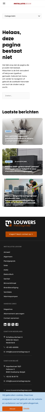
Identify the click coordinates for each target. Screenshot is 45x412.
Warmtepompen (11, 296)
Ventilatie (8, 292)
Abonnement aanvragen (14, 314)
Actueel (7, 252)
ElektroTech (9, 274)
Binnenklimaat (10, 283)
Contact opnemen (11, 318)
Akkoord (12, 409)
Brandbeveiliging (11, 288)
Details (26, 408)
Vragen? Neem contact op (20, 234)
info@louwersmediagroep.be (18, 381)
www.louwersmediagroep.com (19, 390)
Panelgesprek (9, 261)
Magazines (8, 309)
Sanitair (7, 279)
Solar (6, 265)
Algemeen (8, 257)
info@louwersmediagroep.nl (18, 352)
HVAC (6, 270)
